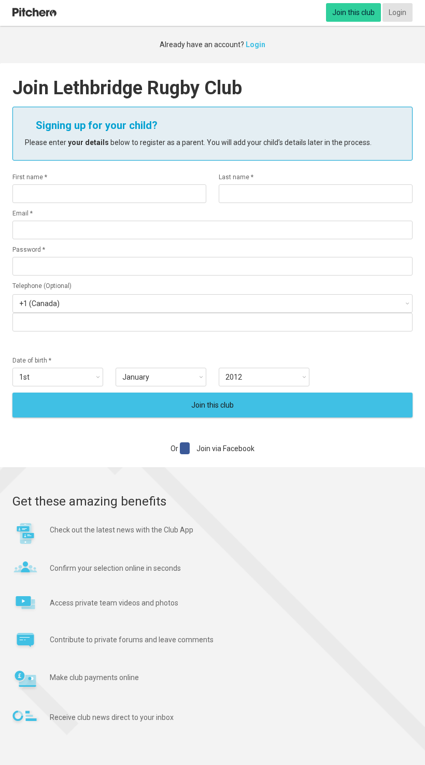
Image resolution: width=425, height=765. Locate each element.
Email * (22, 213)
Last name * (236, 177)
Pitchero (34, 12)
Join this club (353, 12)
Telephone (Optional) (42, 286)
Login (397, 12)
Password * (28, 249)
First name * (29, 177)
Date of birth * (31, 360)
